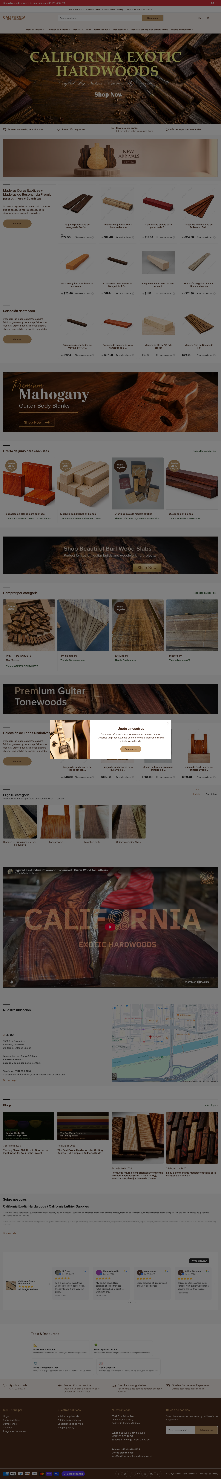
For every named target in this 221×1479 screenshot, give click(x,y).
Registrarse (131, 749)
